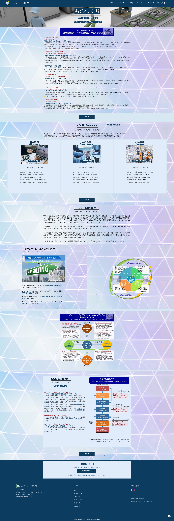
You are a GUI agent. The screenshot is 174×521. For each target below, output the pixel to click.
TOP (74, 490)
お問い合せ (76, 506)
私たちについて (77, 493)
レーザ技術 (76, 496)
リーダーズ (76, 503)
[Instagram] (134, 490)
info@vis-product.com (26, 494)
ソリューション (77, 499)
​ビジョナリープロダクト (21, 3)
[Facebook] (131, 490)
